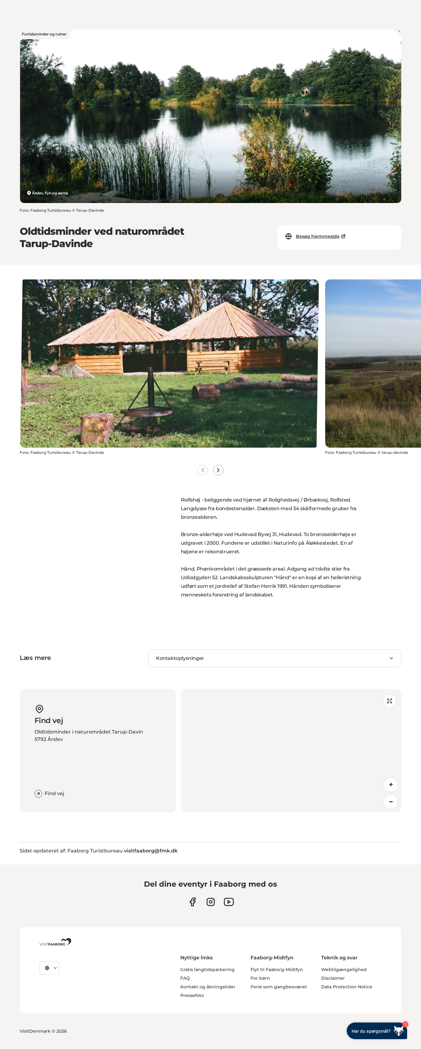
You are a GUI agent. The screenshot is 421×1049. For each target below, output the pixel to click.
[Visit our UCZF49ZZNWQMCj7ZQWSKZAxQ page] (228, 902)
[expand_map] (389, 701)
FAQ (185, 978)
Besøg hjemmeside (318, 236)
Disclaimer (333, 978)
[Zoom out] (390, 802)
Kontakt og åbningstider (207, 987)
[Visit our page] (192, 902)
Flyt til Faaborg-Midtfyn (277, 969)
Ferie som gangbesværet (279, 987)
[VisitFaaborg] (55, 941)
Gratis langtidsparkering (207, 969)
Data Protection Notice (346, 987)
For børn (260, 978)
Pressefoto (192, 995)
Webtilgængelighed (344, 969)
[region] (291, 750)
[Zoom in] (390, 784)
